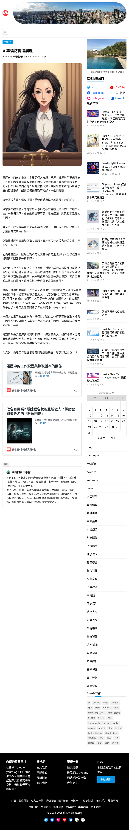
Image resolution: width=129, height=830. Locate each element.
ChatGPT (114, 702)
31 (89, 432)
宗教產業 (92, 521)
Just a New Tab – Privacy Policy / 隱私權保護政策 (106, 377)
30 (123, 427)
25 (95, 427)
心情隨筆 (92, 546)
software (92, 480)
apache (96, 702)
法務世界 (8, 42)
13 (106, 415)
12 (100, 415)
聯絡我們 (42, 782)
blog (89, 447)
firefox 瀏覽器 (113, 712)
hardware (93, 455)
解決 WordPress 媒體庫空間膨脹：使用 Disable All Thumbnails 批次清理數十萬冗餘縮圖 (106, 191)
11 (95, 415)
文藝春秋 (92, 579)
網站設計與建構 (76, 777)
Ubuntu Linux (111, 733)
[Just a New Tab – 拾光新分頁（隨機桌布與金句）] (93, 293)
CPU (90, 707)
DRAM (97, 707)
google (91, 717)
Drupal (106, 707)
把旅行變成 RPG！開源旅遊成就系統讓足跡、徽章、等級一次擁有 (113, 244)
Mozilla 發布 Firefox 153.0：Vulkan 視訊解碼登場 (113, 167)
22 (117, 421)
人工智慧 (92, 496)
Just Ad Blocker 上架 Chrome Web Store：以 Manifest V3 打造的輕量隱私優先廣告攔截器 (114, 142)
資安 (107, 743)
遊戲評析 (92, 661)
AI (89, 702)
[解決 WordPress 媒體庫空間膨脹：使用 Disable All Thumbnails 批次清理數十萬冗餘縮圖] (93, 188)
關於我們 (42, 767)
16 (123, 415)
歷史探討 (92, 603)
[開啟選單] (5, 32)
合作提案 (72, 782)
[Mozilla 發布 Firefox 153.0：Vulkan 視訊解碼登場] (93, 168)
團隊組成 (42, 772)
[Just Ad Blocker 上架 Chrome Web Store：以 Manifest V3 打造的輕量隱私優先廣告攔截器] (93, 141)
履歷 (6, 464)
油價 (116, 738)
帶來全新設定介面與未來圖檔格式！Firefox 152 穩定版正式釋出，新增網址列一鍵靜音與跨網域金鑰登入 (106, 270)
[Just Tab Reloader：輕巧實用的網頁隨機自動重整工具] (93, 332)
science (91, 472)
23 (123, 421)
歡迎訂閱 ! (106, 779)
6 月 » (111, 438)
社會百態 (92, 620)
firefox (116, 707)
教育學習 (92, 562)
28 (112, 427)
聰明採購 (92, 644)
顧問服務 (72, 767)
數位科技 (92, 570)
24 (89, 427)
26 (101, 427)
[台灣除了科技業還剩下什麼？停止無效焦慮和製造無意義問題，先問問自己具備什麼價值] (93, 352)
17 (89, 421)
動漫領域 (92, 505)
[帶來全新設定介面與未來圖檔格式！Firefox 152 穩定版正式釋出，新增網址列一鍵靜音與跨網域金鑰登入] (93, 265)
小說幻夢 (92, 529)
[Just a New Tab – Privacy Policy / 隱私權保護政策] (93, 375)
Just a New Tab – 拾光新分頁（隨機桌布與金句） (114, 294)
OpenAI (101, 728)
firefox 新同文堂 (95, 712)
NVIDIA (115, 723)
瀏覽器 (91, 743)
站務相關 (92, 628)
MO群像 (92, 463)
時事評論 (92, 587)
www (90, 488)
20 (106, 421)
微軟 (102, 738)
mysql (106, 723)
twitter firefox (95, 733)
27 (106, 427)
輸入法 (115, 743)
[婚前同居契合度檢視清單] (93, 312)
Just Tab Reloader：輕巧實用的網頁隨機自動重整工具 (114, 332)
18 (95, 421)
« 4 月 (101, 438)
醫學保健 (92, 669)
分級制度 (92, 738)
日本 (109, 738)
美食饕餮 (92, 636)
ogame (91, 728)
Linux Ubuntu (94, 723)
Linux (109, 717)
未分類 (91, 595)
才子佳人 (92, 554)
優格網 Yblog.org (72, 812)
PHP (110, 728)
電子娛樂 (92, 677)
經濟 (100, 743)
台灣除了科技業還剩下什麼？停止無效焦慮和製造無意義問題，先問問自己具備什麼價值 (106, 355)
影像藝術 (92, 537)
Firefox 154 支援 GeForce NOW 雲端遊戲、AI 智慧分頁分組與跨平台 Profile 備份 (106, 116)
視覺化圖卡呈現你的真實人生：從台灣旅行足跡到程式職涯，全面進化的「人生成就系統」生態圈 (113, 218)
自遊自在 (92, 653)
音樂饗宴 (92, 686)
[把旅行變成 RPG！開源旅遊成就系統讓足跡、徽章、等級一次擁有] (93, 244)
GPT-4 (101, 717)
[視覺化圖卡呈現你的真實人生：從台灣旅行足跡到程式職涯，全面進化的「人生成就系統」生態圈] (93, 217)
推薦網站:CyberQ (77, 772)
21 (112, 421)
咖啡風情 (92, 513)
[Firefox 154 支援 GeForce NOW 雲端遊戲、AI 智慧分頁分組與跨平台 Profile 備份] (93, 114)
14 (112, 415)
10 (89, 415)
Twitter (118, 728)
